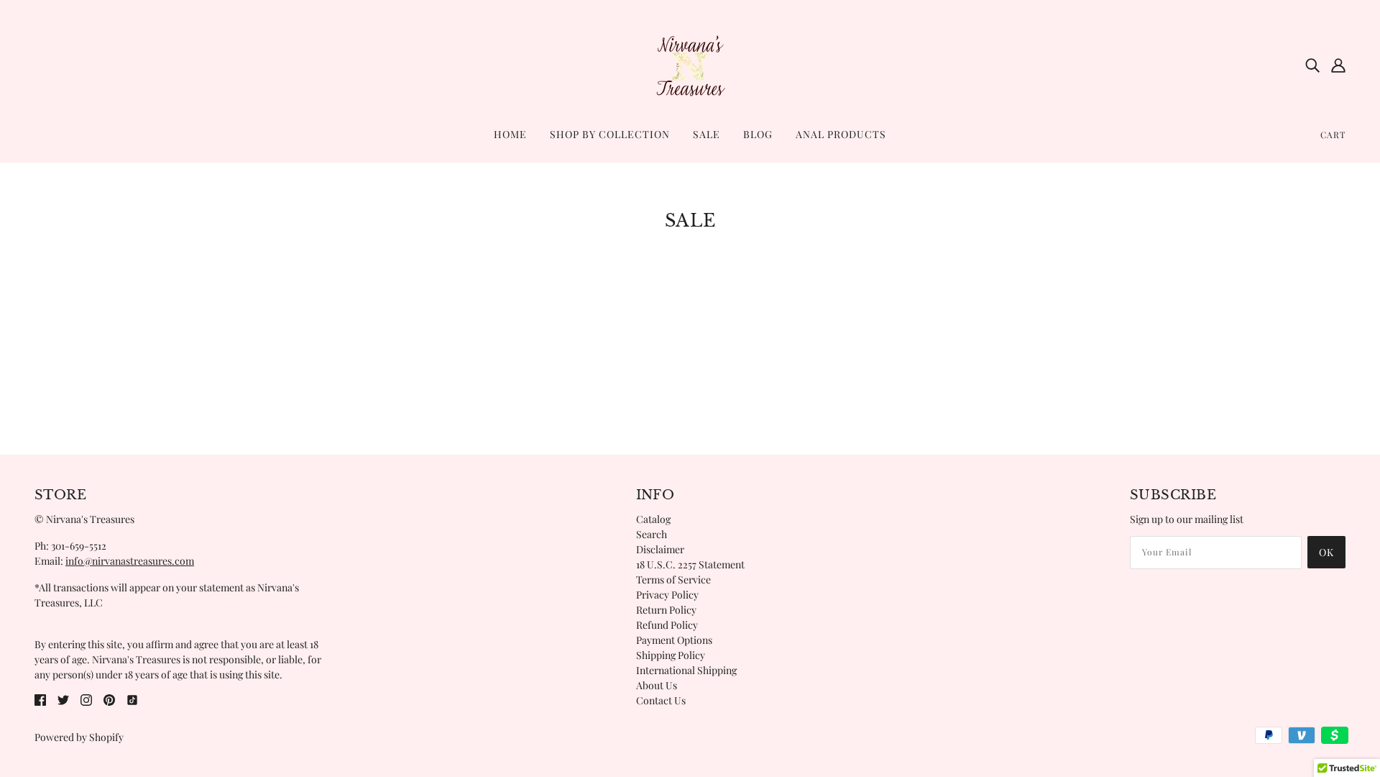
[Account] (1338, 64)
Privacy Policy (667, 594)
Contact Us (661, 700)
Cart (1333, 134)
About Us (656, 685)
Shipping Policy (670, 655)
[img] (1312, 64)
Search (651, 534)
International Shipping (686, 670)
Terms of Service (673, 579)
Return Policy (666, 610)
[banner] (690, 64)
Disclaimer (660, 549)
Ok (1326, 552)
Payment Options (674, 640)
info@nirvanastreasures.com (129, 561)
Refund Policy (667, 625)
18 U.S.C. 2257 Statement (690, 564)
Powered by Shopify (79, 737)
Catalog (653, 519)
